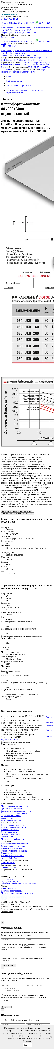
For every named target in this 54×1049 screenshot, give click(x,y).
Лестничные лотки (9, 832)
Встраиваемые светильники (13, 846)
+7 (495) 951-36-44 (9, 23)
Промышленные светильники (14, 844)
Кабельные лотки (23, 28)
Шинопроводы (7, 28)
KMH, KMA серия (36, 67)
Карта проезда (7, 37)
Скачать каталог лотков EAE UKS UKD (17, 514)
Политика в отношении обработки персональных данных (27, 907)
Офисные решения (18, 30)
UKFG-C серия (19, 60)
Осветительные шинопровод (14, 813)
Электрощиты (7, 879)
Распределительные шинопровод (16, 811)
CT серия (25, 62)
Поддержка (21, 32)
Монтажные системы (10, 834)
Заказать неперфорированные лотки (16, 511)
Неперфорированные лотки (13, 827)
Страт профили (28, 72)
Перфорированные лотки (12, 825)
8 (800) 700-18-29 (9, 19)
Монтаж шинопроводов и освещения (17, 893)
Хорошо (27, 1045)
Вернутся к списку (9, 739)
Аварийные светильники (12, 855)
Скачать (49, 717)
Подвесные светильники (12, 848)
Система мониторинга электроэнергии (18, 884)
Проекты (12, 32)
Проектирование (8, 888)
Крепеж (4, 67)
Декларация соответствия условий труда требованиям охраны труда (25, 910)
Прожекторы (7, 853)
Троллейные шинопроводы (13, 808)
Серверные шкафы (9, 881)
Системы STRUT (9, 837)
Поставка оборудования (11, 891)
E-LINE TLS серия (29, 65)
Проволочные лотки (10, 830)
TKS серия (45, 62)
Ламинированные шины (12, 820)
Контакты (31, 32)
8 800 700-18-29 (8, 862)
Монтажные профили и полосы (15, 839)
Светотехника (37, 28)
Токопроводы (7, 818)
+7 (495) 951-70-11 (26, 23)
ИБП (29, 30)
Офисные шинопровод (11, 815)
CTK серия (34, 62)
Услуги (4, 32)
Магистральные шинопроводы (15, 806)
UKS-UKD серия (34, 60)
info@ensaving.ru (8, 867)
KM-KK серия (36, 58)
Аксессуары (43, 65)
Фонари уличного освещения (14, 851)
